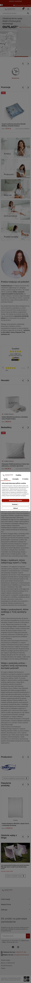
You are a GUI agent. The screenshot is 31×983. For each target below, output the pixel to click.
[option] (15, 368)
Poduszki (9, 174)
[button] (15, 900)
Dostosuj (15, 504)
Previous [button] (3, 367)
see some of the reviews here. (15, 355)
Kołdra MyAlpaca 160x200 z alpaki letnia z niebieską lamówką (15, 824)
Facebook (13, 947)
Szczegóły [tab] (15, 479)
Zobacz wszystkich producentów (14, 778)
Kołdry (7, 154)
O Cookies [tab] (25, 479)
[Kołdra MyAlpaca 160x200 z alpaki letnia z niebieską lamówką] (15, 804)
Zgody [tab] (6, 479)
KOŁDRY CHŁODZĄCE (15, 1)
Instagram (18, 947)
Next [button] (28, 367)
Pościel (8, 195)
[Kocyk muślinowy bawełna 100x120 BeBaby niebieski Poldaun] (15, 106)
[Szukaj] (28, 13)
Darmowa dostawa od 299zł (22, 5)
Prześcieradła (11, 237)
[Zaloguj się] (28, 9)
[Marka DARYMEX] (8, 767)
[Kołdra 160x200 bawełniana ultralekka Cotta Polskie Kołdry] (15, 399)
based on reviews (15, 354)
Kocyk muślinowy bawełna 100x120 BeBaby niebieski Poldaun (14, 125)
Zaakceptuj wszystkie (15, 500)
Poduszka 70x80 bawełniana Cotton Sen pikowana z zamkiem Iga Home (15, 465)
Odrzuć (15, 508)
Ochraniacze (10, 216)
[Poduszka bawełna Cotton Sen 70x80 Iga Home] (15, 446)
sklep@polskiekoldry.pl (21, 955)
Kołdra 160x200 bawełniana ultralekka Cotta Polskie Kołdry (15, 418)
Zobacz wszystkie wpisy (14, 876)
